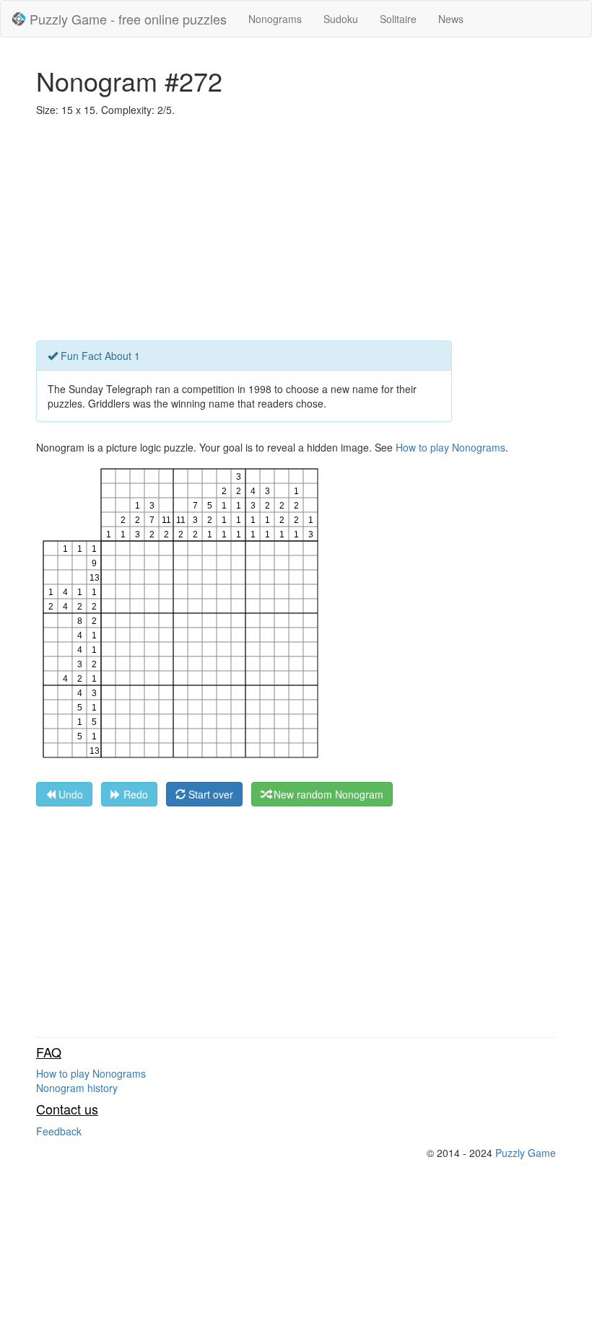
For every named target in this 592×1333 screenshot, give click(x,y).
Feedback (59, 1131)
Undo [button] (69, 794)
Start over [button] (209, 794)
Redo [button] (134, 794)
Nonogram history (77, 1088)
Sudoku (340, 19)
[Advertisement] (296, 232)
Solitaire (398, 19)
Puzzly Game (525, 1152)
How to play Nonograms (450, 447)
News (450, 19)
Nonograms (275, 19)
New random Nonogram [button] (327, 794)
